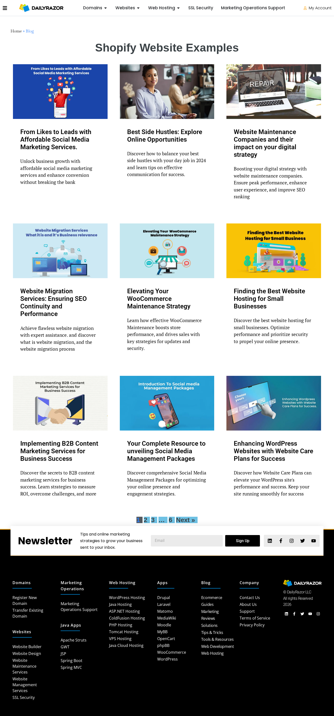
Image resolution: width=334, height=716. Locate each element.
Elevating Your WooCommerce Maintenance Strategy (158, 298)
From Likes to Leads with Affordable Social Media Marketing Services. (55, 139)
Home (16, 31)
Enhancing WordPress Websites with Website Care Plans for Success (273, 451)
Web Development (217, 646)
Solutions (209, 625)
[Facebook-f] (281, 541)
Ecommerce (211, 597)
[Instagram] (292, 541)
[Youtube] (314, 541)
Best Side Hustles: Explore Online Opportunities (164, 135)
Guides (207, 604)
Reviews (208, 618)
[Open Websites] (138, 8)
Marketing (210, 611)
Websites (21, 631)
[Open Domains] (105, 8)
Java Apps (71, 625)
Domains (21, 582)
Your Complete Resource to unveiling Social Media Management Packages (166, 451)
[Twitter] (303, 541)
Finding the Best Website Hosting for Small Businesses (269, 298)
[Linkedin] (270, 541)
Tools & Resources (217, 639)
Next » (185, 520)
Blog (206, 582)
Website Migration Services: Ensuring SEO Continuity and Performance (53, 302)
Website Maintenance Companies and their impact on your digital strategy (265, 143)
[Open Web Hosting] (178, 8)
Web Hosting (122, 582)
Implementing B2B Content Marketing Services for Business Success (59, 451)
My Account (320, 8)
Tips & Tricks (212, 632)
